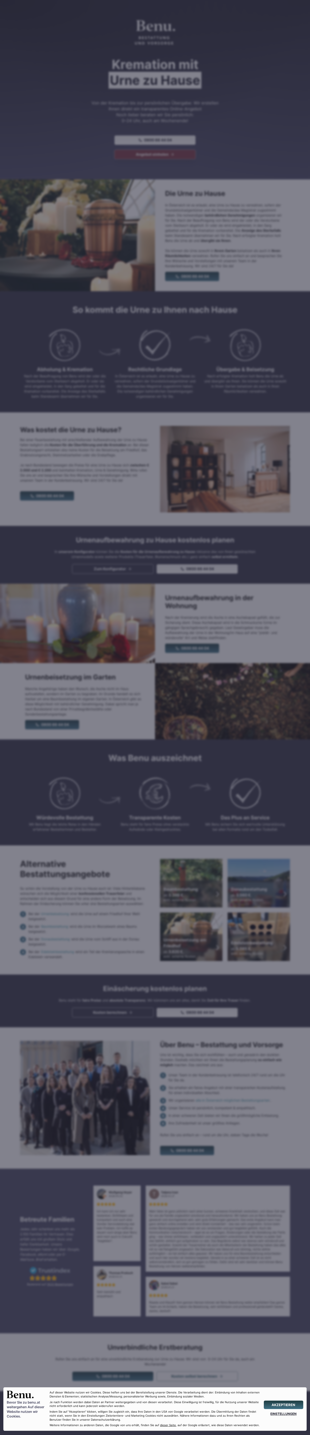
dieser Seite (168, 1425)
